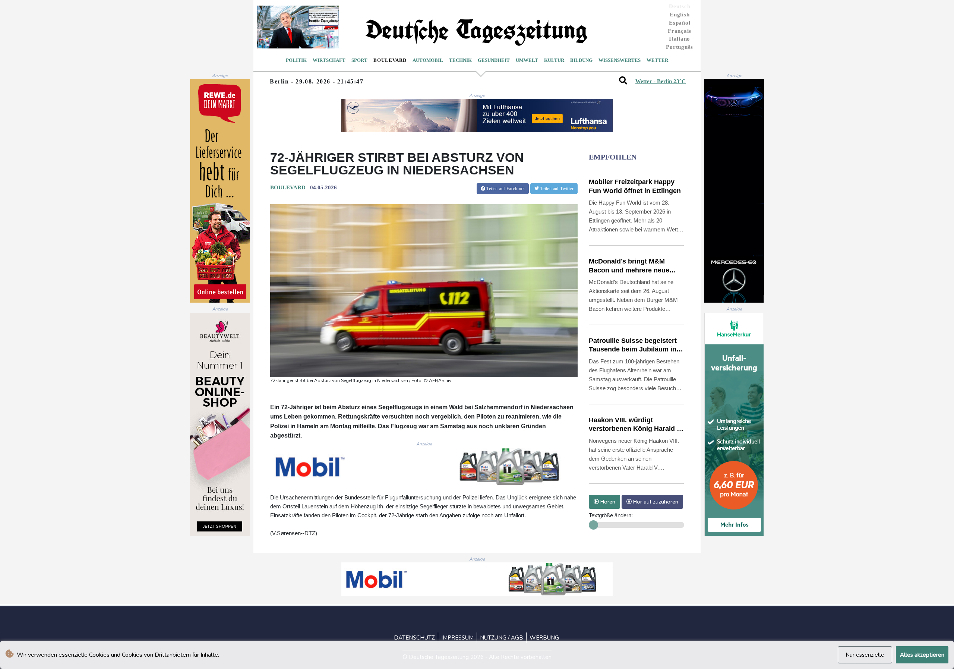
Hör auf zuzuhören (655, 501)
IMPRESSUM (457, 637)
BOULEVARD (288, 187)
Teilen (505, 188)
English (679, 15)
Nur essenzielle (865, 655)
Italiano (679, 39)
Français (679, 31)
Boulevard (390, 60)
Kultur (554, 60)
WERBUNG (544, 637)
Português (679, 47)
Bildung (581, 60)
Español (679, 23)
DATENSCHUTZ (414, 637)
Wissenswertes (619, 60)
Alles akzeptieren (922, 655)
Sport (359, 60)
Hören (607, 501)
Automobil (428, 60)
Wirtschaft (329, 60)
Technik (460, 60)
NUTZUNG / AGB (501, 637)
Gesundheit (494, 60)
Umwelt (527, 60)
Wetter (657, 60)
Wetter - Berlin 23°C (660, 81)
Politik (296, 60)
